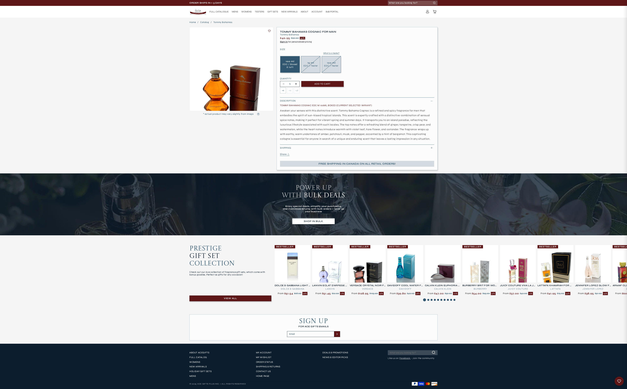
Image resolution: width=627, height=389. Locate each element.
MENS (192, 376)
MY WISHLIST (264, 357)
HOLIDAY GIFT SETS (200, 371)
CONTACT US (263, 371)
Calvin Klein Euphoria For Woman (442, 285)
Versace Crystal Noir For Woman (367, 285)
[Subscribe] (337, 334)
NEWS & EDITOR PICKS (335, 357)
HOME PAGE (262, 376)
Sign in (284, 41)
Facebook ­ (405, 358)
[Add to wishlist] (269, 31)
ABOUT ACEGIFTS (199, 352)
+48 (296, 90)
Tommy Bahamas (222, 22)
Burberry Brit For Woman (480, 285)
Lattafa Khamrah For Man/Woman (555, 285)
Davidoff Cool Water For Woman (404, 285)
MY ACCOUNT (264, 352)
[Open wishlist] (619, 381)
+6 (283, 90)
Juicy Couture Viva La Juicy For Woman (517, 285)
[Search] (434, 3)
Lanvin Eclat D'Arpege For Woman (329, 285)
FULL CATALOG (198, 357)
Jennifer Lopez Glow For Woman (592, 285)
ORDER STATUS (264, 362)
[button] (434, 11)
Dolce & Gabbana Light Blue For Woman (292, 285)
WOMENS (194, 362)
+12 (290, 90)
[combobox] (413, 2)
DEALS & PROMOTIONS (335, 352)
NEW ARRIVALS (198, 367)
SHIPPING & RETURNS (268, 367)
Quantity (285, 78)
